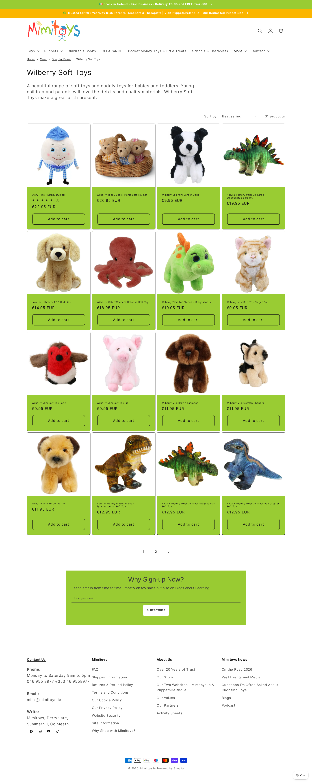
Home (31, 59)
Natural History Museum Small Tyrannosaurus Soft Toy (115, 505)
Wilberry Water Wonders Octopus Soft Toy (122, 301)
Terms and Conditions (110, 692)
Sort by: (210, 116)
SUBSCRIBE (156, 610)
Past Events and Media (241, 677)
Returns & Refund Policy (112, 685)
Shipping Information (109, 677)
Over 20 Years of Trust (176, 669)
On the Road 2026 (237, 669)
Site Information (105, 723)
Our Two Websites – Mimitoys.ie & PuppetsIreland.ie (185, 687)
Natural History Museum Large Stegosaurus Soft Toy (245, 196)
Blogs (226, 698)
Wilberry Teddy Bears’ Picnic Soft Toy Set (122, 194)
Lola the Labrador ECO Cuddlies (51, 301)
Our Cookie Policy (107, 700)
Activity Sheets (170, 713)
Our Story (165, 677)
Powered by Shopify (170, 768)
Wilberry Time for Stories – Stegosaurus (186, 301)
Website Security (106, 715)
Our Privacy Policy (107, 708)
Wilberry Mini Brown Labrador (180, 402)
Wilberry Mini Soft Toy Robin (49, 402)
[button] (32, 51)
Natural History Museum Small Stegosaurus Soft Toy (188, 505)
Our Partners (168, 705)
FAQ (95, 669)
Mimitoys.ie (148, 768)
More (43, 59)
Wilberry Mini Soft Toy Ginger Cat (247, 301)
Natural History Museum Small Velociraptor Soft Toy (253, 505)
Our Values (166, 698)
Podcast (228, 705)
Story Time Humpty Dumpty (48, 194)
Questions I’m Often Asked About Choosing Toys (250, 687)
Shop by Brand (61, 59)
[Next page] (169, 552)
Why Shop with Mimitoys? (113, 731)
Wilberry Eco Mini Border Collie (181, 194)
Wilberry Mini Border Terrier (49, 503)
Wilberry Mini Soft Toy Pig (113, 402)
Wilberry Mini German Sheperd (245, 402)
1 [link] (143, 551)
